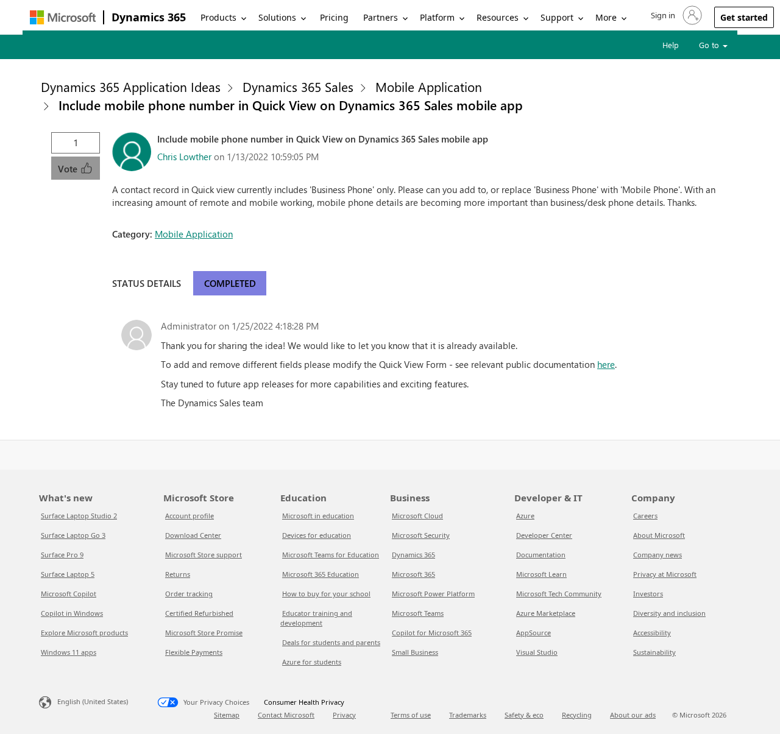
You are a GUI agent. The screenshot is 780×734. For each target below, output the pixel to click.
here (606, 364)
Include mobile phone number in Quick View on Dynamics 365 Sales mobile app (290, 104)
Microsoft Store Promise (204, 632)
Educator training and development (316, 618)
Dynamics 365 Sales (298, 86)
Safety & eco (524, 714)
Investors (648, 593)
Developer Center (544, 535)
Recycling (577, 714)
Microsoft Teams (418, 613)
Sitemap (226, 714)
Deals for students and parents (331, 642)
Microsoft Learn (541, 574)
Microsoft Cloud (417, 515)
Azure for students (311, 661)
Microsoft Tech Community (558, 593)
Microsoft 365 (413, 574)
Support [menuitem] (557, 17)
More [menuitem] (606, 17)
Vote (69, 169)
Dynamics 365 (149, 17)
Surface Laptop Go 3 (73, 535)
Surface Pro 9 (62, 554)
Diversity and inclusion (669, 613)
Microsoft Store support (203, 554)
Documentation (541, 554)
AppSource (533, 632)
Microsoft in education (318, 515)
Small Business (415, 652)
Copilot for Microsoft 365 (432, 632)
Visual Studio (537, 652)
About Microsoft (659, 535)
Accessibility (652, 632)
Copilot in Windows (72, 613)
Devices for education (316, 535)
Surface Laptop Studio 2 (79, 515)
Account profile (189, 515)
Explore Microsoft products (84, 632)
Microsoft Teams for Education (330, 554)
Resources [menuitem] (498, 17)
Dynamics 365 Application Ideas (131, 86)
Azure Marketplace (545, 613)
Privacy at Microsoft (665, 574)
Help (670, 45)
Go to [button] (710, 45)
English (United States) (92, 701)
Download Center (193, 535)
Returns (177, 574)
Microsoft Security (421, 535)
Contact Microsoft (286, 714)
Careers (645, 515)
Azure (525, 515)
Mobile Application (428, 86)
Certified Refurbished (199, 613)
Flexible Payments (193, 652)
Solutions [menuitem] (277, 17)
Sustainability (654, 652)
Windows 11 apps (68, 652)
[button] (675, 15)
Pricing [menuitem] (334, 17)
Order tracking (189, 593)
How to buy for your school (326, 593)
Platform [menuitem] (437, 17)
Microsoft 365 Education (320, 574)
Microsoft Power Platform (433, 593)
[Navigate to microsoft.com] (63, 17)
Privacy (344, 714)
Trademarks (467, 714)
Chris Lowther (184, 156)
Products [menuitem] (218, 17)
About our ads (633, 714)
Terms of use (411, 714)
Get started (744, 17)
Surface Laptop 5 (67, 574)
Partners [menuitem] (380, 17)
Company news (657, 554)
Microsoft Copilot (68, 593)
